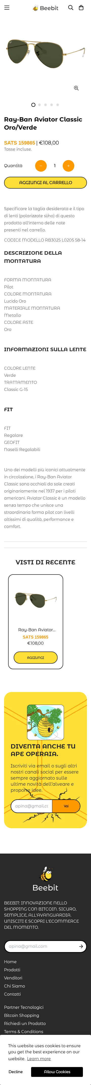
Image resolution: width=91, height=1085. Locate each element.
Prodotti (12, 970)
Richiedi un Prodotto (25, 1023)
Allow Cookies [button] (57, 1072)
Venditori (13, 978)
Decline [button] (16, 1072)
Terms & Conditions (23, 1031)
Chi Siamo (14, 986)
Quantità (13, 165)
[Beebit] (45, 7)
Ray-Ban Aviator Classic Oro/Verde (36, 630)
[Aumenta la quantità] (68, 166)
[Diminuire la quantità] (41, 166)
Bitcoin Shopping (21, 1015)
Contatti (12, 994)
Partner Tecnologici (23, 1007)
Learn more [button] (39, 1058)
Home (10, 961)
